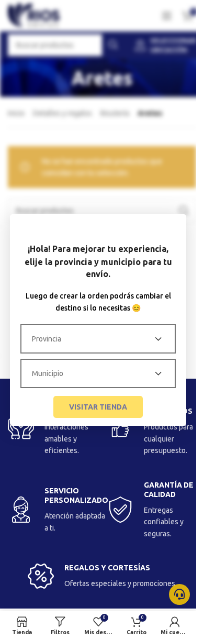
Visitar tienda (98, 407)
